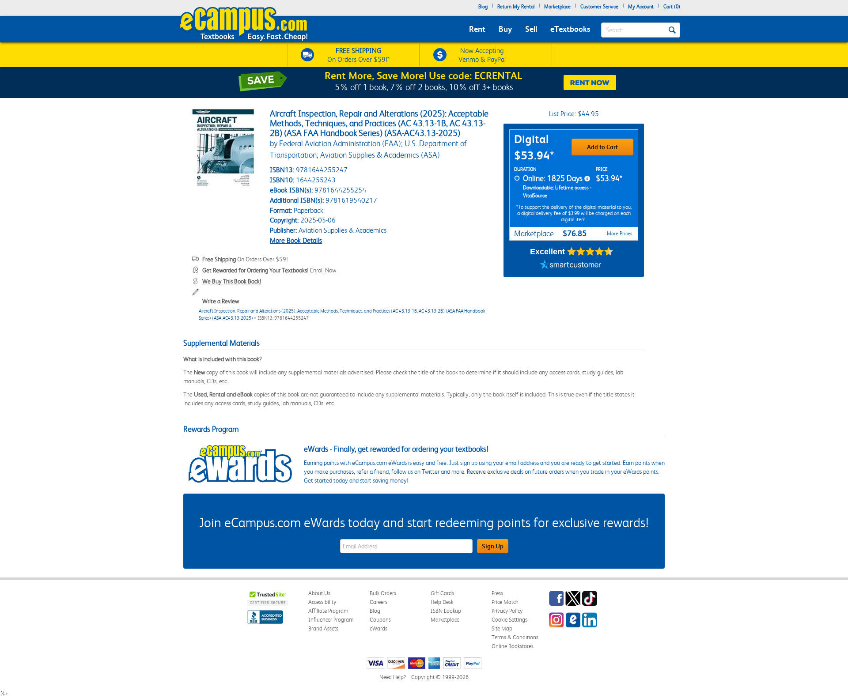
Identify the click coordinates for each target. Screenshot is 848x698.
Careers (378, 602)
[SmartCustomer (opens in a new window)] (571, 265)
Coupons (380, 619)
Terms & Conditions (515, 637)
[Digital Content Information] (587, 179)
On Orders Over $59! (245, 259)
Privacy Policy (507, 610)
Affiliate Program (328, 610)
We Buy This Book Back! (231, 281)
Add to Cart (602, 147)
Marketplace (557, 7)
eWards (378, 628)
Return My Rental (515, 7)
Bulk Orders (383, 593)
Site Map (502, 628)
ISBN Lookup (446, 610)
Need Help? (392, 677)
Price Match (505, 602)
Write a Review (220, 301)
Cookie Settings (509, 619)
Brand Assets (323, 628)
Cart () (671, 7)
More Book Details (296, 240)
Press (497, 593)
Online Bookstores (513, 646)
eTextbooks (570, 29)
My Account (641, 7)
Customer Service (599, 7)
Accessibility (322, 602)
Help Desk (442, 602)
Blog (483, 7)
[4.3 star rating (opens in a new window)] (590, 251)
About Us (319, 593)
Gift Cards (442, 593)
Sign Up (493, 546)
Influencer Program (331, 619)
